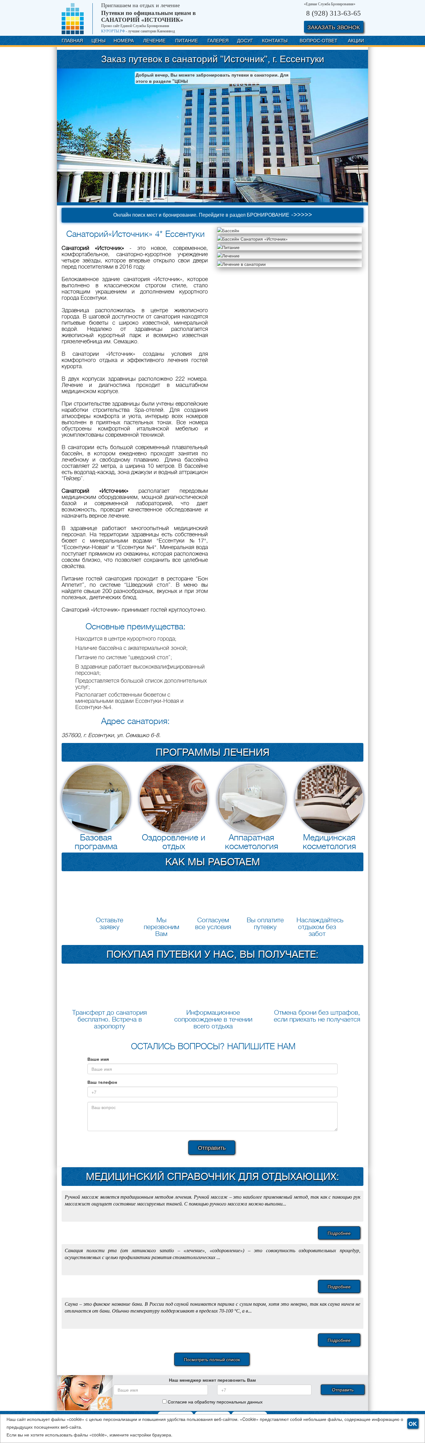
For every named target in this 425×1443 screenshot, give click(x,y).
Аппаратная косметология (251, 842)
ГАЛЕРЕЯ (218, 40)
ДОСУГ (245, 40)
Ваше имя (98, 1059)
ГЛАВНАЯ (72, 40)
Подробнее (339, 1233)
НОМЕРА (124, 40)
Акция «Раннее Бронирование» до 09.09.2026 (175, 118)
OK (413, 1424)
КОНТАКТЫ (274, 40)
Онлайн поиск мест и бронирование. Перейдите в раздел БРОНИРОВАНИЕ (212, 214)
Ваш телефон (102, 1082)
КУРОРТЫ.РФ (113, 31)
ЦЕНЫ (98, 40)
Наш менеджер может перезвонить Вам (212, 1380)
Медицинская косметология (329, 842)
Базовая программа (96, 842)
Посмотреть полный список (212, 1359)
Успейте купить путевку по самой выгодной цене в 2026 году (144, 129)
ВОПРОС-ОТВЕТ (318, 40)
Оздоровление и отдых (173, 842)
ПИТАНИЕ (186, 40)
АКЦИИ (356, 40)
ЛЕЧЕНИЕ (154, 40)
